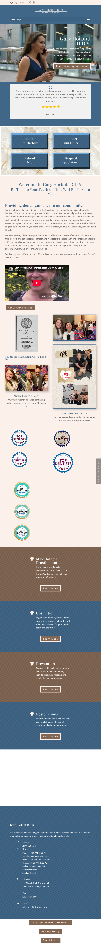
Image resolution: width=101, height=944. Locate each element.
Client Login (50, 940)
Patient (29, 158)
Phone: (25, 842)
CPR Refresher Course (74, 413)
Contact (71, 139)
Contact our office (33, 254)
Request (71, 158)
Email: (25, 903)
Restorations (47, 714)
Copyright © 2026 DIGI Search (50, 922)
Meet (30, 139)
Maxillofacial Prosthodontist (49, 561)
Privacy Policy (50, 931)
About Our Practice (20, 307)
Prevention (45, 663)
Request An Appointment (72, 66)
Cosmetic (44, 613)
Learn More (50, 588)
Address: (26, 879)
